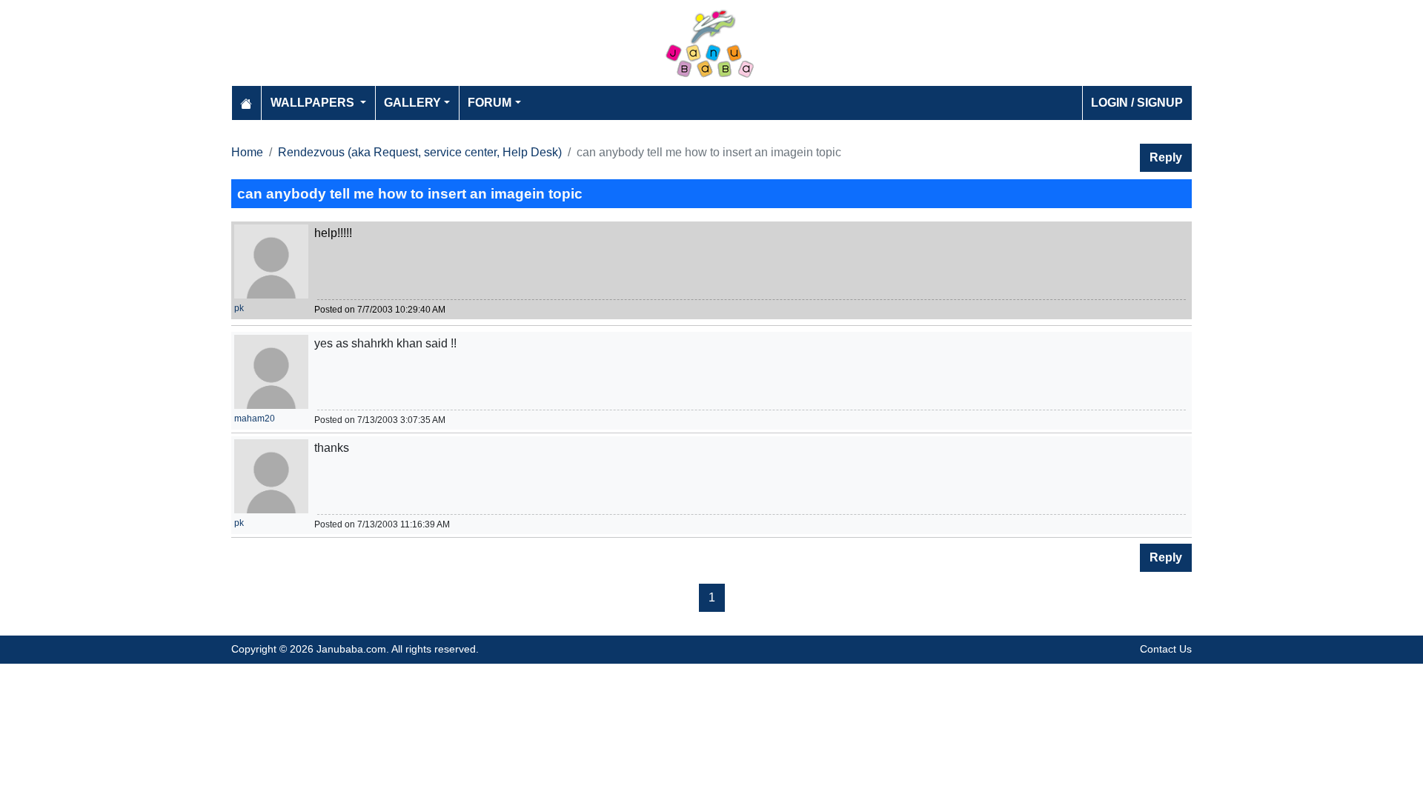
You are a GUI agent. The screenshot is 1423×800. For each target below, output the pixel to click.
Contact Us (1166, 649)
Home (247, 152)
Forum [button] (489, 102)
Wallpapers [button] (314, 102)
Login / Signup (1137, 102)
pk (239, 308)
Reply (1166, 157)
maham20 (254, 418)
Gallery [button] (412, 102)
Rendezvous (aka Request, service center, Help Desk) (420, 152)
